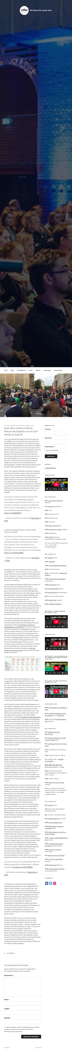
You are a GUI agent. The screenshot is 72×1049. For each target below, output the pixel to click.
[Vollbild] (65, 489)
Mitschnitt (61, 715)
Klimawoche (51, 506)
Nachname (48, 438)
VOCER (50, 537)
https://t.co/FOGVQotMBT (14, 553)
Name (6, 999)
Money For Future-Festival (56, 782)
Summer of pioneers (55, 849)
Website (7, 1018)
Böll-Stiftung (53, 585)
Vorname (48, 429)
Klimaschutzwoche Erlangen (56, 855)
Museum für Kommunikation (57, 579)
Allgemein (11, 953)
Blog (12, 370)
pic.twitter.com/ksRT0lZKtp (22, 867)
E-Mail (7, 1009)
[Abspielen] (47, 489)
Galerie (38, 370)
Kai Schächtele (28, 425)
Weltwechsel (53, 865)
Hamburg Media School (55, 822)
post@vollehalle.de (50, 468)
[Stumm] (63, 489)
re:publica (50, 558)
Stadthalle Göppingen (55, 604)
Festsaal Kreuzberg (54, 588)
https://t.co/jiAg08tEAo (12, 513)
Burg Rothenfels (53, 592)
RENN (60, 765)
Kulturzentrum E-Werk (55, 529)
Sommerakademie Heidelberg (57, 565)
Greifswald (52, 561)
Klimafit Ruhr (52, 600)
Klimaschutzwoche (53, 818)
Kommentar (9, 975)
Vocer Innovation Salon (56, 859)
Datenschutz (58, 370)
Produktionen (21, 370)
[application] (56, 484)
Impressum (47, 370)
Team (31, 370)
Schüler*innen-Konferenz (55, 500)
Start (6, 370)
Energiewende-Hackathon (56, 869)
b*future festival (53, 525)
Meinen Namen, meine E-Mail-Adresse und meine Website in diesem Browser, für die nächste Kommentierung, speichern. (21, 1029)
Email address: (49, 446)
